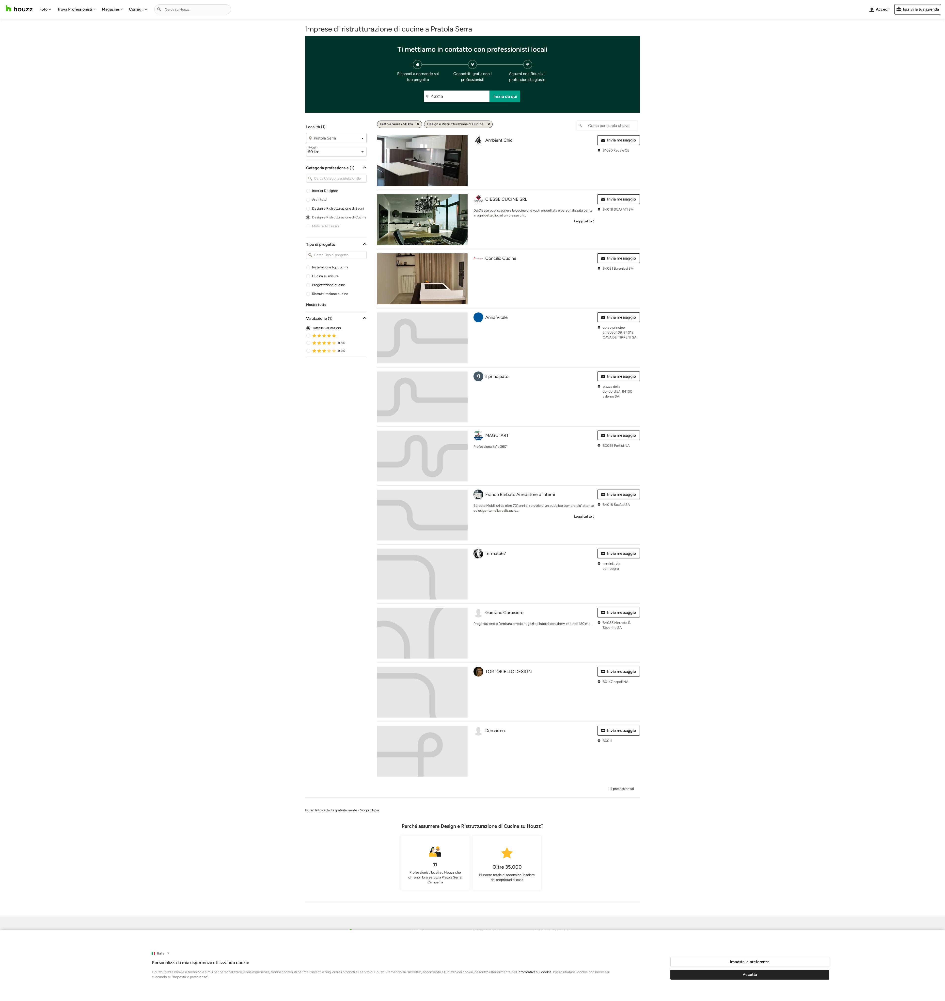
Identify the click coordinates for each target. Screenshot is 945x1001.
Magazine (110, 9)
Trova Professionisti (74, 9)
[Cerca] (159, 9)
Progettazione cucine (328, 285)
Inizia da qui (505, 96)
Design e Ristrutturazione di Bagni (338, 208)
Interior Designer (325, 191)
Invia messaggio (621, 140)
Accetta (750, 974)
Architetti (319, 200)
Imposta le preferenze (750, 961)
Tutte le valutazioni (326, 328)
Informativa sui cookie (534, 972)
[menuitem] (45, 9)
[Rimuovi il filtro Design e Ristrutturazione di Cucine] (489, 124)
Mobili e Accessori (326, 226)
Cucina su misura (325, 276)
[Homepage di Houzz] (19, 8)
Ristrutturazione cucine (330, 294)
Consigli (136, 9)
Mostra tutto (316, 305)
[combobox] (192, 9)
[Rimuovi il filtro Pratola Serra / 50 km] (418, 124)
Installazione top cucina (330, 267)
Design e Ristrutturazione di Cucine (339, 217)
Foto (43, 9)
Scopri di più (369, 810)
